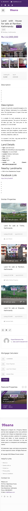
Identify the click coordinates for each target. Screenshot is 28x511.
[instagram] (5, 5)
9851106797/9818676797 (20, 341)
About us (5, 462)
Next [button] (22, 52)
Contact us (5, 468)
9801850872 (6, 1)
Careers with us (7, 465)
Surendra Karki (9, 321)
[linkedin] (8, 5)
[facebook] (2, 5)
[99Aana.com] (14, 10)
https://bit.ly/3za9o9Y (7, 178)
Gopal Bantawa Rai (17, 339)
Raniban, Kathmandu (9, 32)
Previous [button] (6, 52)
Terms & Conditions (8, 473)
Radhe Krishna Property (11, 280)
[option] (14, 49)
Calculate (5, 379)
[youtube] (12, 5)
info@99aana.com (17, 1)
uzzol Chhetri (8, 239)
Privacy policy (6, 471)
